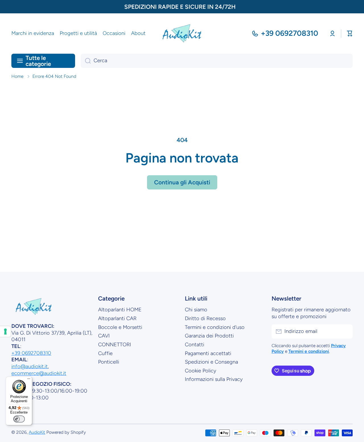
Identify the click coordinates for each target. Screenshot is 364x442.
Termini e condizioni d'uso (215, 327)
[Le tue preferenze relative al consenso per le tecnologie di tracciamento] (5, 331)
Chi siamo (196, 310)
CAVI (104, 336)
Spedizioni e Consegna (211, 362)
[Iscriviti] (345, 331)
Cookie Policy (200, 371)
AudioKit (37, 432)
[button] (350, 33)
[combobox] (217, 61)
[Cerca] (86, 61)
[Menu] (28, 380)
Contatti (194, 344)
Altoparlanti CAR (117, 318)
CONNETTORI (114, 344)
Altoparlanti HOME (120, 310)
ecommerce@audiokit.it (38, 373)
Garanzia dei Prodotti (209, 336)
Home (17, 76)
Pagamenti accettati (208, 353)
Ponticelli (108, 362)
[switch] (19, 419)
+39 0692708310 (289, 33)
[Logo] (182, 33)
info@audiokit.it (29, 366)
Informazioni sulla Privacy (214, 379)
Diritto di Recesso (205, 318)
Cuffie (105, 353)
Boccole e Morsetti (120, 327)
